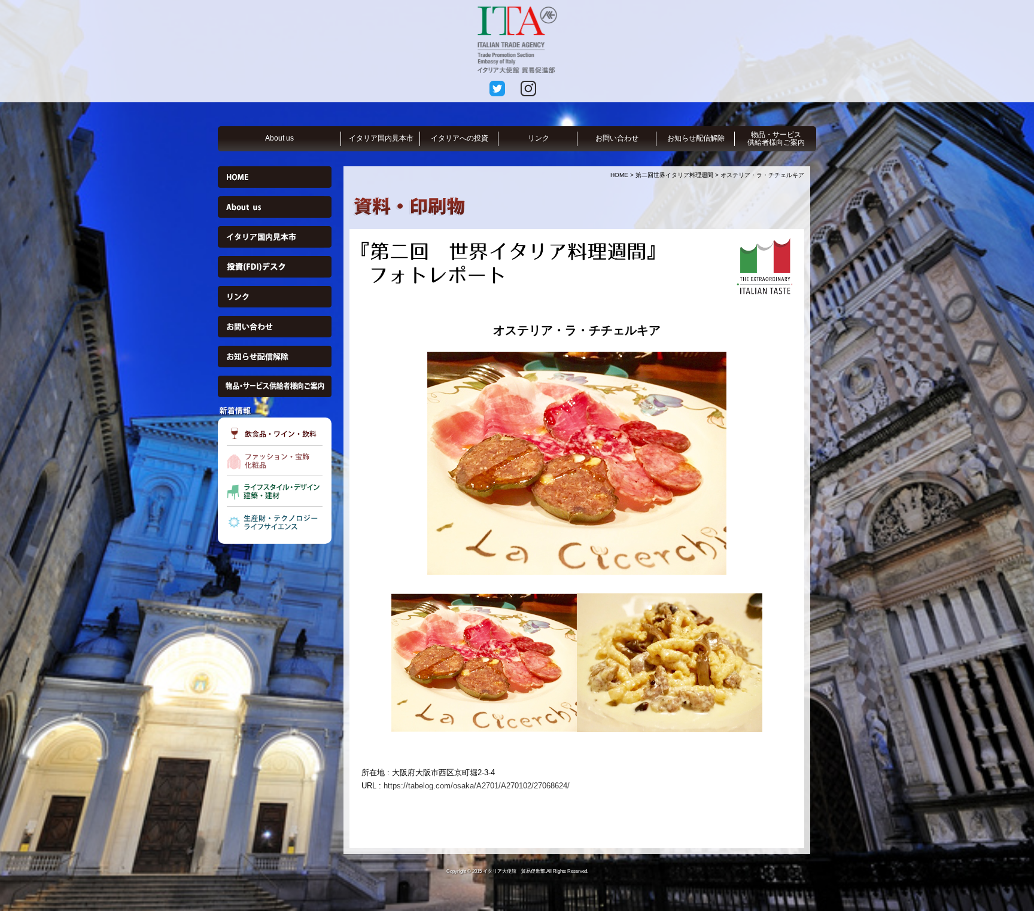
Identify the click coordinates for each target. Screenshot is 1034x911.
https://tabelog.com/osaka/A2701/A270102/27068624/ (477, 785)
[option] (576, 463)
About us (279, 138)
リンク (538, 138)
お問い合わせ (616, 138)
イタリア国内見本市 (381, 138)
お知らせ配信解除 (696, 138)
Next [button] (801, 463)
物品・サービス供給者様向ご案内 (776, 138)
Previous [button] (352, 463)
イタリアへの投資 (459, 138)
